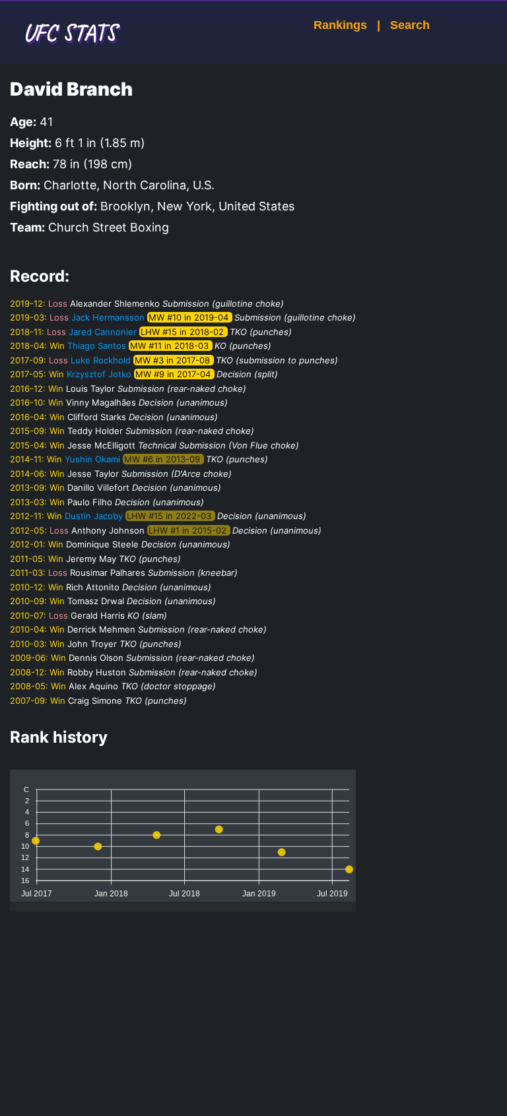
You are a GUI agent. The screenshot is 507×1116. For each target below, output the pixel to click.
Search (410, 25)
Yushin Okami (92, 459)
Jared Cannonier (103, 331)
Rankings (340, 25)
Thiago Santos (96, 345)
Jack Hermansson (108, 317)
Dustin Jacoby (94, 516)
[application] (183, 836)
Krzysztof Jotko (99, 374)
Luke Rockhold (101, 360)
